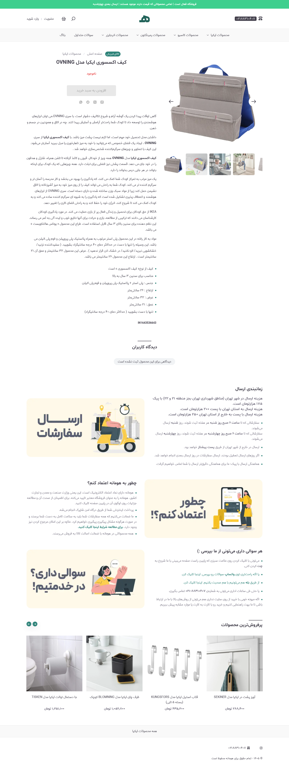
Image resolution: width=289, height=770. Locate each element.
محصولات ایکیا (220, 35)
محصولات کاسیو (188, 35)
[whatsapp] (80, 102)
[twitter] (95, 102)
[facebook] (102, 102)
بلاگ (62, 35)
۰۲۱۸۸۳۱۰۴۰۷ (237, 748)
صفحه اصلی (94, 53)
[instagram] (261, 748)
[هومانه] (144, 19)
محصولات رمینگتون (153, 35)
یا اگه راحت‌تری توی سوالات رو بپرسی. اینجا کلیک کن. (220, 574)
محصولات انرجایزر (117, 35)
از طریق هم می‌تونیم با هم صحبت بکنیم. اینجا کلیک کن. (221, 582)
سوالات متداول (83, 35)
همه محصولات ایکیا (144, 731)
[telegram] (87, 102)
